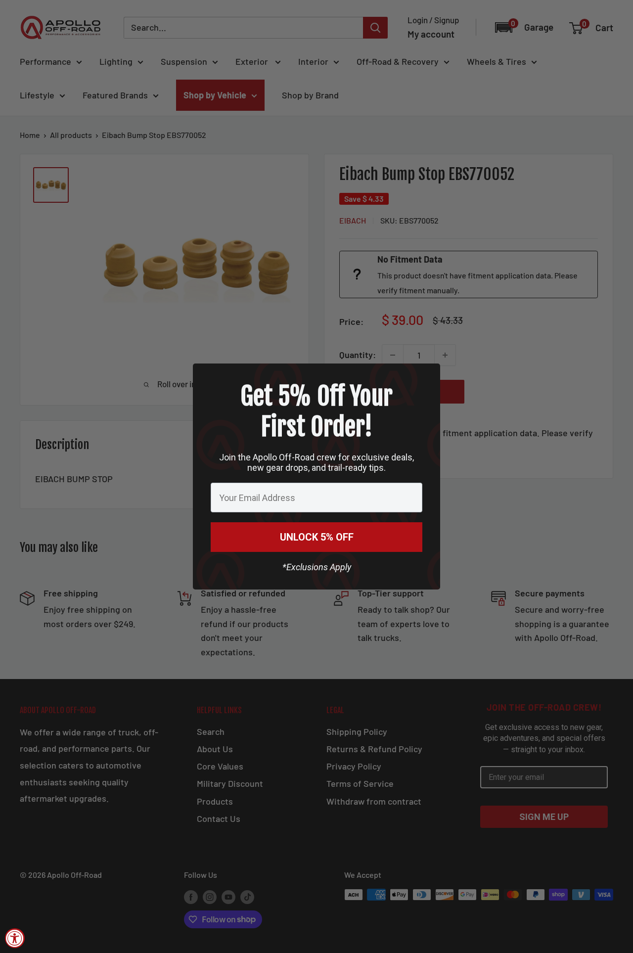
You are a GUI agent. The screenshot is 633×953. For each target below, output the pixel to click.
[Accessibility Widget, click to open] (15, 938)
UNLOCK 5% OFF (317, 537)
